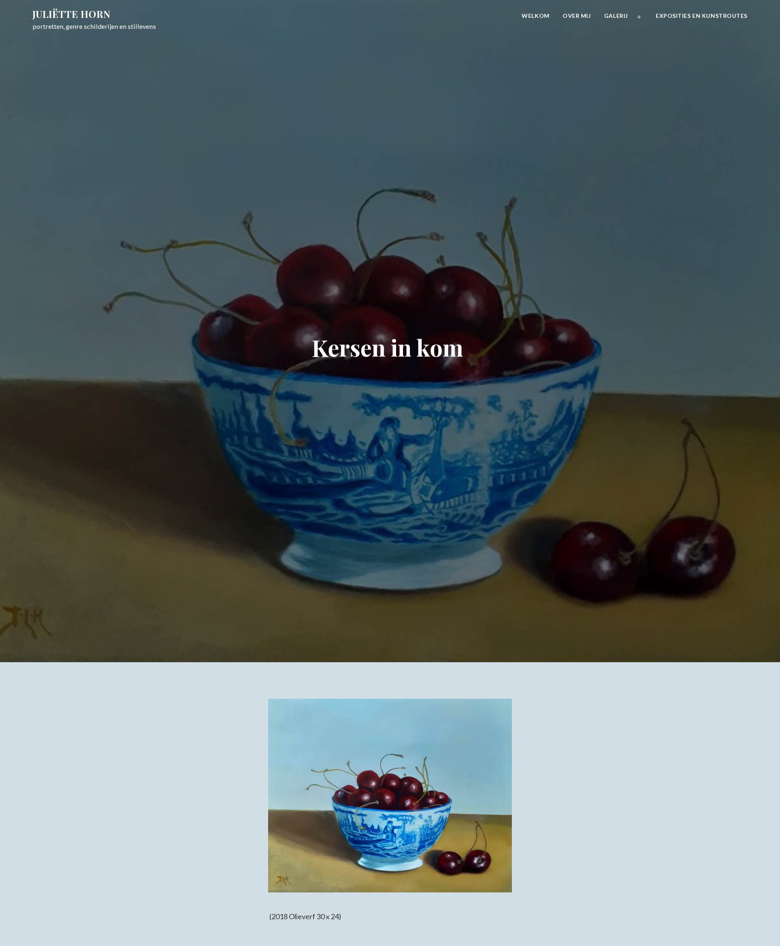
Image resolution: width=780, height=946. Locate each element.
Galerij (616, 15)
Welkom (535, 15)
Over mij (577, 15)
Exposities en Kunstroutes (702, 15)
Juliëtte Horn (71, 13)
